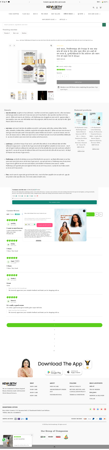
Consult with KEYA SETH (44, 225)
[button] (26, 224)
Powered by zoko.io (38, 240)
